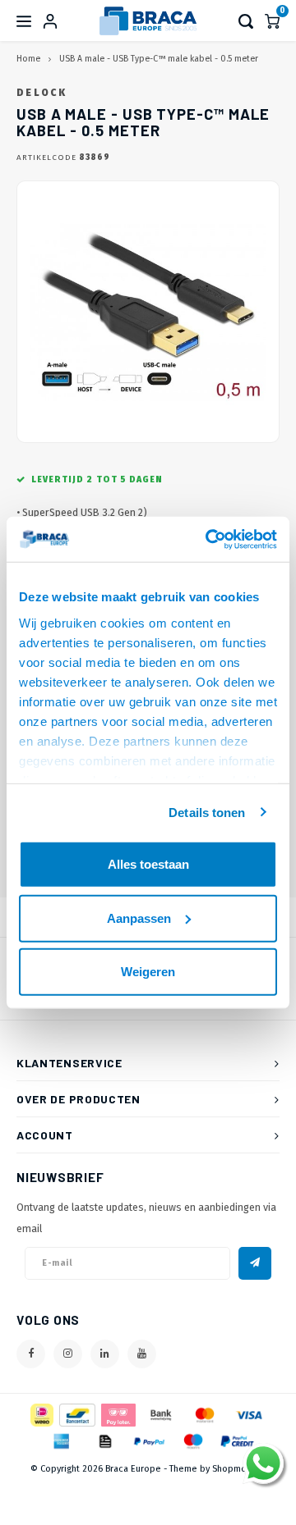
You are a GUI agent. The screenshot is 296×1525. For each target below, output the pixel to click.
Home (28, 58)
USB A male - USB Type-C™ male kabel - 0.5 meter (158, 58)
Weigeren (148, 972)
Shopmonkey (239, 1468)
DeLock (41, 92)
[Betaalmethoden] (40, 1414)
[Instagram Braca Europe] (67, 1354)
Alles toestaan (148, 864)
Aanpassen (139, 918)
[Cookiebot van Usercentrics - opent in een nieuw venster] (209, 539)
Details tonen (207, 812)
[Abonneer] (254, 1263)
